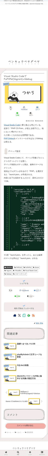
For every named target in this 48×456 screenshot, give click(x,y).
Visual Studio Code (12, 125)
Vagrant (8, 270)
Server (37, 267)
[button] (30, 114)
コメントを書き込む (25, 425)
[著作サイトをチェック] (15, 315)
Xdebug (8, 274)
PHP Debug (9, 138)
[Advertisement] (24, 31)
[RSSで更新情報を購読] (33, 315)
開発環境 (9, 267)
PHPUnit (19, 267)
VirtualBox (18, 270)
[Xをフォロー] (19, 315)
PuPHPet (28, 267)
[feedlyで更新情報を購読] (29, 315)
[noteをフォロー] (24, 315)
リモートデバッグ (20, 274)
